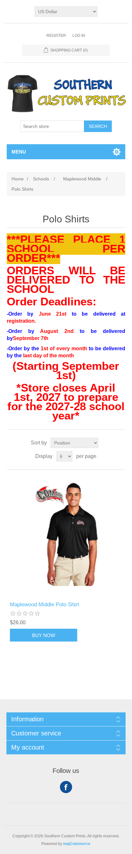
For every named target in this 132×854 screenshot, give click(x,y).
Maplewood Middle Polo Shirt (44, 604)
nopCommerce (76, 844)
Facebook (66, 787)
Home (18, 178)
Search (98, 126)
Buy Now (43, 635)
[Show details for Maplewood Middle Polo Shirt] (66, 535)
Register (56, 35)
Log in (78, 35)
